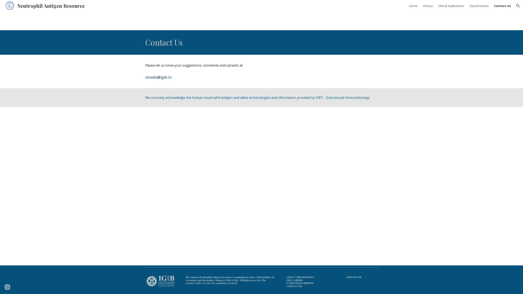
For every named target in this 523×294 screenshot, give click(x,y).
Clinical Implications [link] (451, 6)
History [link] (428, 6)
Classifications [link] (479, 6)
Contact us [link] (502, 6)
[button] (518, 6)
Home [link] (413, 6)
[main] (231, 42)
